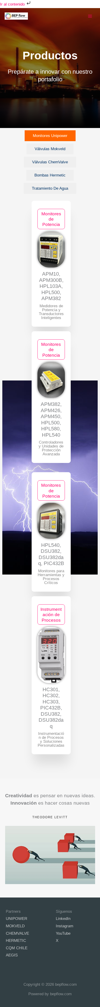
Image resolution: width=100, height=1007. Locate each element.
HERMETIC (16, 940)
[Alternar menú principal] (90, 16)
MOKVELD (15, 926)
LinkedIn (63, 918)
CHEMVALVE (17, 933)
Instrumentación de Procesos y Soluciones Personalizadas (51, 739)
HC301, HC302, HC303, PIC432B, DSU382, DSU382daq (51, 708)
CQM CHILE (16, 948)
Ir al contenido (13, 4)
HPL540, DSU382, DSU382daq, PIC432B (51, 554)
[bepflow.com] (16, 16)
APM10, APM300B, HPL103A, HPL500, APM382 (51, 286)
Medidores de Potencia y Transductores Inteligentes (51, 312)
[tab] (50, 135)
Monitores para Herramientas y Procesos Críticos (51, 577)
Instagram (64, 926)
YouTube (63, 933)
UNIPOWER (16, 918)
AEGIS (12, 955)
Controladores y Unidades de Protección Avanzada (51, 448)
